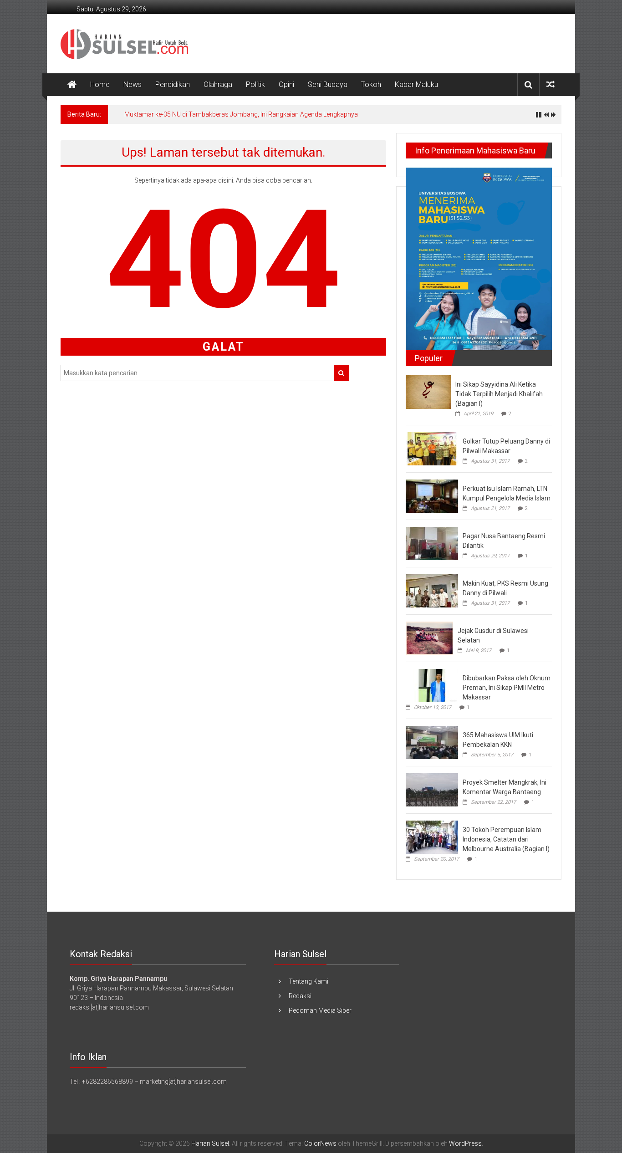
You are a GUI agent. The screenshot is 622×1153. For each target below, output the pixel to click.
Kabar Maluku (416, 84)
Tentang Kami (308, 981)
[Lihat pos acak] (550, 84)
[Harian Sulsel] (72, 84)
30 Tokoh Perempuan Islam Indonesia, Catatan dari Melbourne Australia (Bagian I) (506, 839)
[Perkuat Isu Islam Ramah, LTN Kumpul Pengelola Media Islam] (432, 495)
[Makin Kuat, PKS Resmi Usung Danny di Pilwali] (432, 590)
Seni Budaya (327, 84)
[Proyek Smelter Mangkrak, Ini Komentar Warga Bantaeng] (432, 789)
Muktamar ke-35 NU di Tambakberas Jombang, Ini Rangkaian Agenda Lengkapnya (241, 114)
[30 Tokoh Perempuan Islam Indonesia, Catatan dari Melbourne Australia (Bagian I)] (432, 837)
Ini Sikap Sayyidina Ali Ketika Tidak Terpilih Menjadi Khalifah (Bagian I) (499, 394)
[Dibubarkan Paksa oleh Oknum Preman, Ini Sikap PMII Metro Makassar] (432, 685)
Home (100, 84)
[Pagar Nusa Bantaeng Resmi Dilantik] (432, 542)
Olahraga (218, 84)
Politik (255, 84)
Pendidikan (172, 84)
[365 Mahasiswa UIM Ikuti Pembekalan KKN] (432, 742)
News (132, 84)
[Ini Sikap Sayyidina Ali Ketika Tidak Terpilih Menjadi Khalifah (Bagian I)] (428, 391)
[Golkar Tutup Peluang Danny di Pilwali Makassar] (432, 448)
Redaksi (300, 996)
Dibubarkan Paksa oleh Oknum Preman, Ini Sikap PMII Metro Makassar (507, 687)
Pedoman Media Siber (320, 1010)
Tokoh (371, 84)
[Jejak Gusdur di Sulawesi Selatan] (429, 638)
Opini (286, 84)
